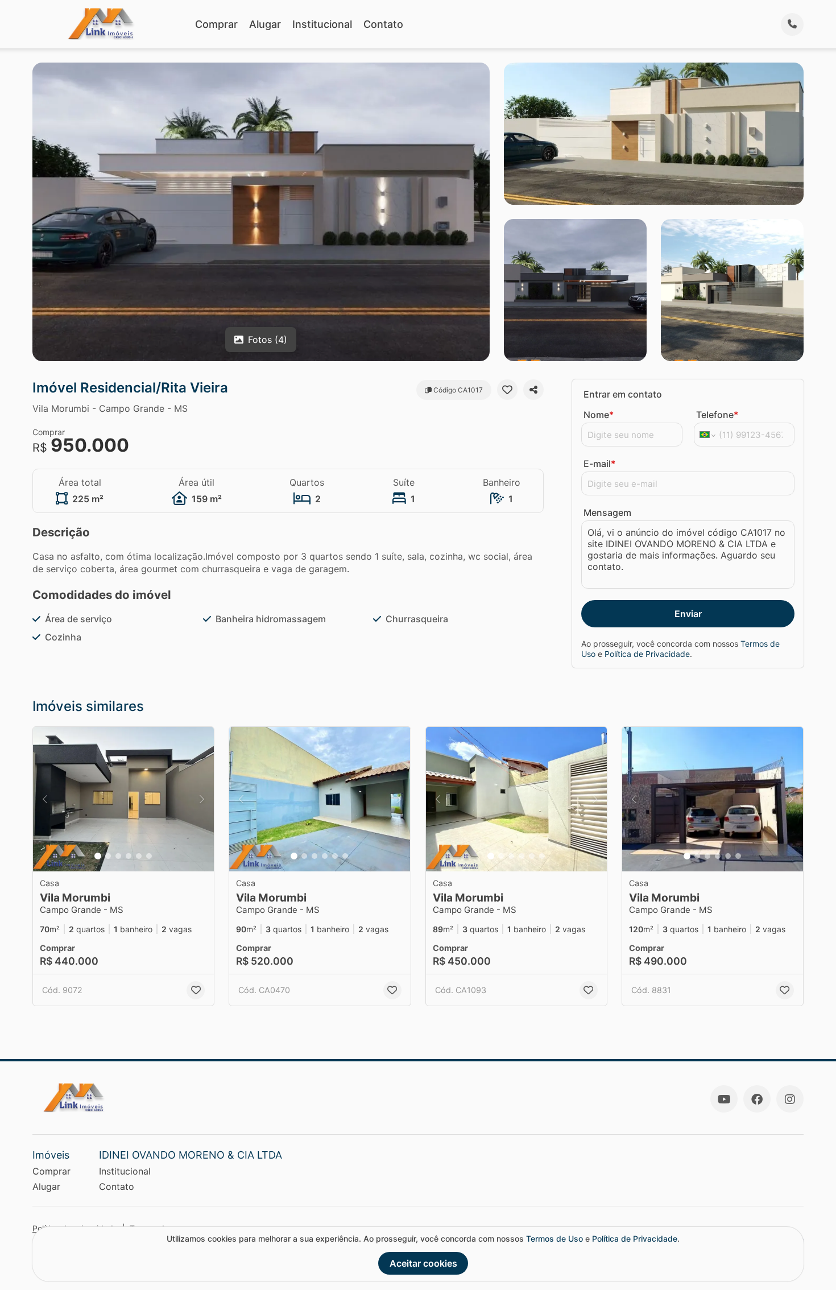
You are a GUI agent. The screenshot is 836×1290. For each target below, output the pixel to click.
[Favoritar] (507, 389)
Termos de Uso (554, 1238)
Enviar (688, 613)
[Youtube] (724, 1099)
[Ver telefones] (792, 24)
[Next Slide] (202, 799)
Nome (598, 414)
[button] (123, 799)
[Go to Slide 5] (139, 856)
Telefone (717, 414)
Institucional (322, 24)
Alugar (265, 24)
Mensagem (607, 512)
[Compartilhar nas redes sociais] (533, 389)
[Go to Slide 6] (149, 856)
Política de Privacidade (647, 654)
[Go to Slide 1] (97, 856)
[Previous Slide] (45, 799)
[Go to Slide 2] (108, 856)
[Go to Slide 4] (128, 856)
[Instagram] (790, 1099)
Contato (383, 24)
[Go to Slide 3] (118, 856)
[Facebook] (757, 1099)
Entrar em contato (622, 394)
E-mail (599, 463)
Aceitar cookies (423, 1263)
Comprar (216, 24)
